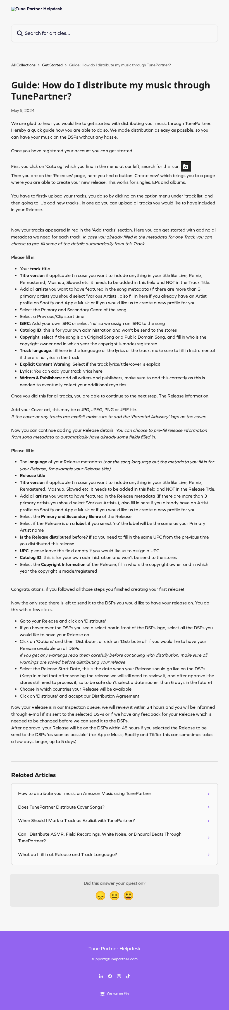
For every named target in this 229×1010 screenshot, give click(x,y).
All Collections (23, 65)
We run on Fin (118, 993)
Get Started (52, 65)
